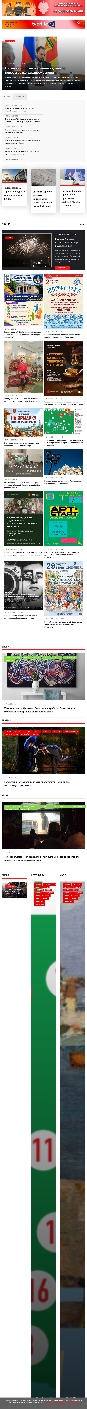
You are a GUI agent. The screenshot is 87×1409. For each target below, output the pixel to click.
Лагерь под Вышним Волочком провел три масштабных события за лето (19, 109)
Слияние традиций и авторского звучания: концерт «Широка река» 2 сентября (22, 131)
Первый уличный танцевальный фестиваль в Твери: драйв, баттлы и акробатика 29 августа (63, 624)
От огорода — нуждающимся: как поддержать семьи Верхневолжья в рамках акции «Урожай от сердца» (63, 442)
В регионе (10, 41)
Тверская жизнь (70, 658)
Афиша (82, 224)
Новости (46, 658)
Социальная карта (71, 731)
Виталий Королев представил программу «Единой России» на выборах (71, 198)
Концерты (39, 890)
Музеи (63, 875)
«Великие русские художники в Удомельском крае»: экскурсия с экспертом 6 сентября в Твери (23, 554)
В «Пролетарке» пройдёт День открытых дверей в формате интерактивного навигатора (61, 554)
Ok (44, 1405)
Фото (34, 809)
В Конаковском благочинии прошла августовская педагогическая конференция (22, 152)
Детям (46, 887)
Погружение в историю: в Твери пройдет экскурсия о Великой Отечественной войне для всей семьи (22, 485)
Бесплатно (48, 884)
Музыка (43, 806)
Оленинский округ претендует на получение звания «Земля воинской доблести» (22, 142)
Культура (27, 658)
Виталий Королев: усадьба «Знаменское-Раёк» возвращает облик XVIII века (43, 199)
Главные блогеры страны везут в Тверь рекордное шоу (67, 242)
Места (37, 731)
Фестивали (38, 875)
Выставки (68, 887)
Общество (57, 658)
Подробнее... (63, 268)
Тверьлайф (9, 660)
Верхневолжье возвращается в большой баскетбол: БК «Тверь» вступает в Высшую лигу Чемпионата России (13, 888)
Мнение (37, 658)
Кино (26, 806)
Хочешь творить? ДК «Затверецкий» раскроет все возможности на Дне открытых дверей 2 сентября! (23, 120)
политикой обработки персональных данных (61, 1403)
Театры (35, 734)
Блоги (8, 658)
